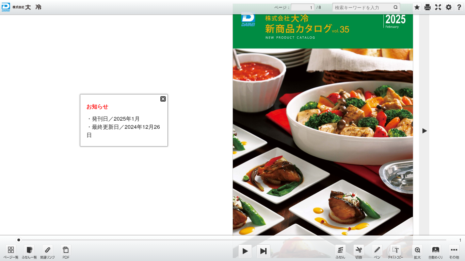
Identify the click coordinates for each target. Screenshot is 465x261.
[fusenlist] (29, 251)
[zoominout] (417, 251)
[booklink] (47, 251)
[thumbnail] (10, 251)
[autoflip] (435, 251)
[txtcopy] (395, 251)
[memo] (377, 251)
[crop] (358, 251)
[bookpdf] (66, 251)
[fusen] (340, 251)
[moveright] (245, 251)
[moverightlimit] (263, 251)
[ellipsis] (454, 251)
